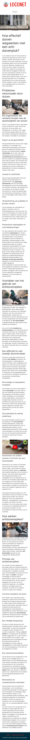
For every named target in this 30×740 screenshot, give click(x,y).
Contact (8, 735)
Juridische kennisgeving (17, 735)
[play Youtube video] (15, 447)
